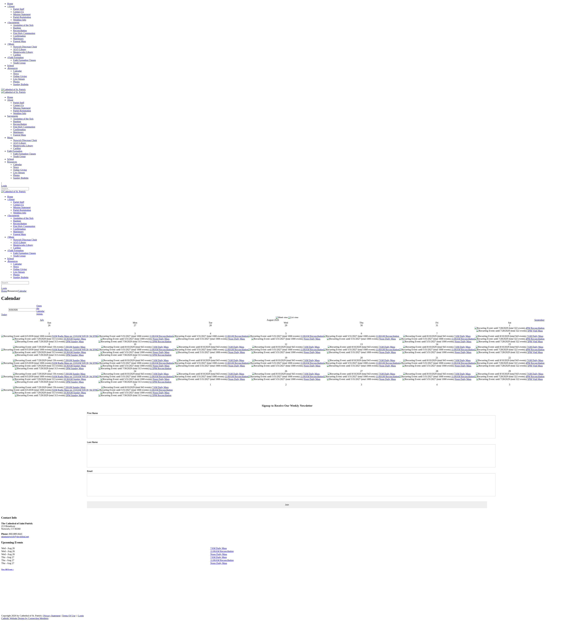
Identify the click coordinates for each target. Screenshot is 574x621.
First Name (92, 413)
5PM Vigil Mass (535, 330)
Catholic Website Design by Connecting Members (24, 618)
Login (4, 185)
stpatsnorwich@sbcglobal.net (15, 536)
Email (90, 471)
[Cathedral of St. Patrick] (13, 89)
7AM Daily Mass (462, 336)
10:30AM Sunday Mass (74, 339)
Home (4, 291)
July (42, 320)
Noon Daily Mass (161, 339)
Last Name (92, 442)
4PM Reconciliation (535, 328)
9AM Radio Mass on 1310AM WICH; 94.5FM (74, 336)
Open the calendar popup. (40, 310)
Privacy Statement (51, 615)
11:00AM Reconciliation (161, 336)
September (539, 320)
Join (287, 504)
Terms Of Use (68, 615)
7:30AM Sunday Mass (74, 347)
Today (4, 314)
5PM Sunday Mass (75, 341)
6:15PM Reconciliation (160, 341)
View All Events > (7, 569)
